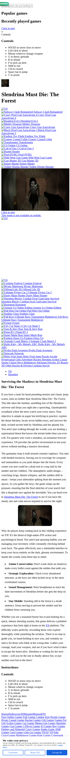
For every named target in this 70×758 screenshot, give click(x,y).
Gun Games (16, 726)
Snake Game (48, 729)
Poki (56, 732)
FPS (43, 714)
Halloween (14, 714)
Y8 (10, 371)
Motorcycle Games (45, 723)
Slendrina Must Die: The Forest (21, 496)
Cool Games (16, 732)
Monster (28, 714)
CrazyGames (8, 735)
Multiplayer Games (26, 735)
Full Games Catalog (33, 717)
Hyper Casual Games (12, 720)
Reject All (35, 752)
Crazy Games (32, 729)
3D (22, 714)
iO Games (46, 726)
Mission (37, 714)
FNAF (45, 732)
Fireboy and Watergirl (13, 729)
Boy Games (58, 726)
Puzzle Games (58, 717)
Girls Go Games (32, 732)
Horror (5, 714)
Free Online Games (11, 717)
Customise (13, 752)
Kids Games (43, 735)
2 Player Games (31, 726)
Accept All (57, 752)
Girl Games (47, 720)
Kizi (47, 717)
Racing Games (33, 720)
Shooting (13, 374)
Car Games (28, 723)
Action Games (14, 723)
